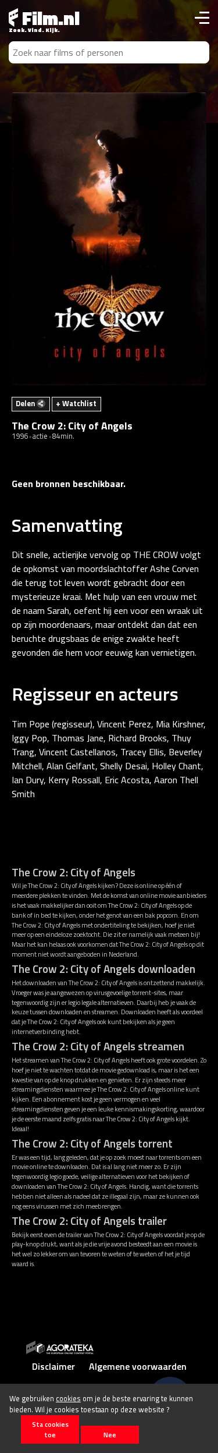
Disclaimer (53, 1366)
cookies (68, 1398)
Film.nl (49, 18)
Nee (109, 1435)
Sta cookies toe (50, 1429)
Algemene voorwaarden (138, 1366)
